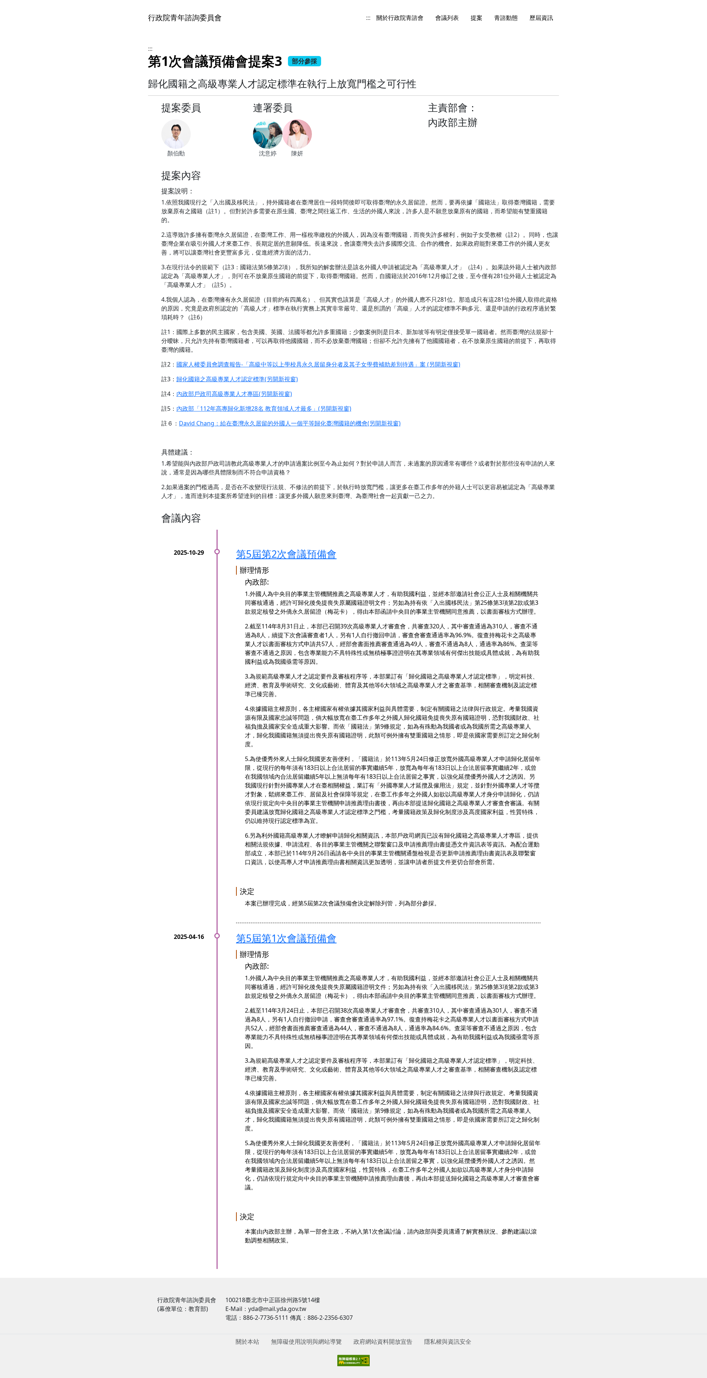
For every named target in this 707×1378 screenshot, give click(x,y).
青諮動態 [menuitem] (506, 18)
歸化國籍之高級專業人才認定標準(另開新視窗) (237, 379)
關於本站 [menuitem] (247, 1341)
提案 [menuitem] (476, 18)
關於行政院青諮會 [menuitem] (399, 18)
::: (368, 18)
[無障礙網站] (353, 1360)
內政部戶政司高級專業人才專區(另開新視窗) (234, 394)
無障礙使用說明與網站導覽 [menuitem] (306, 1341)
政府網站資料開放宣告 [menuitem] (383, 1341)
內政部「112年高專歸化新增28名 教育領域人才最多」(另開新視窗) (263, 408)
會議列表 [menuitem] (447, 18)
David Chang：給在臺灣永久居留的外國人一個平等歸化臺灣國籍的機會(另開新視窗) (290, 423)
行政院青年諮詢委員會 (185, 17)
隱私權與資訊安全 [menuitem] (447, 1341)
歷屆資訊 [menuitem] (541, 18)
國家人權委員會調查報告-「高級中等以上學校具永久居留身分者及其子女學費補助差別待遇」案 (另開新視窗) (318, 364)
